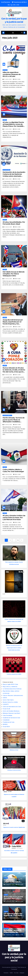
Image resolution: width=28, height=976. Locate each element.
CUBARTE (6, 704)
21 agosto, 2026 (10, 884)
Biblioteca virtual (14, 750)
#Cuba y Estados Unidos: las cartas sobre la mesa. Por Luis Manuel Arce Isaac (14, 517)
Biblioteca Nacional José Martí (11, 713)
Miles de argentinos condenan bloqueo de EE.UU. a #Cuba (12, 74)
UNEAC (5, 697)
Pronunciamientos (7, 415)
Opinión (4, 219)
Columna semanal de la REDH (14, 674)
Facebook (6, 972)
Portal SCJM (6, 709)
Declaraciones (6, 169)
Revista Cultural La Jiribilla (10, 702)
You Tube (16, 972)
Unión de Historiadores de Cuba (12, 706)
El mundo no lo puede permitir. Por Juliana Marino (13, 899)
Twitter (11, 972)
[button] (22, 32)
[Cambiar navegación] (13, 33)
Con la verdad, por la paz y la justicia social (14, 957)
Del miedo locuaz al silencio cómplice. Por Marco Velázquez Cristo (13, 274)
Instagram (22, 972)
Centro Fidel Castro (8, 700)
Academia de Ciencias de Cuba (11, 717)
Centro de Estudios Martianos (11, 711)
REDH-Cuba (17, 79)
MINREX (5, 724)
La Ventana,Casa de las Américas (12, 689)
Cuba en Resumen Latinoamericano (13, 695)
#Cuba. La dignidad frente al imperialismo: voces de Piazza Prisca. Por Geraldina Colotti (13, 125)
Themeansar (14, 969)
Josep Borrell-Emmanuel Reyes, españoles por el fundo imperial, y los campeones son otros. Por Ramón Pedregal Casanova (13, 324)
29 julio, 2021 (8, 374)
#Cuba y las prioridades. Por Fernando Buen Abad (14, 223)
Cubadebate (6, 720)
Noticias (6, 928)
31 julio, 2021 (8, 79)
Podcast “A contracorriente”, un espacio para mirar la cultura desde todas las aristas (14, 648)
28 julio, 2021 (8, 474)
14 (18, 540)
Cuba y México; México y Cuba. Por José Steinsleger (13, 470)
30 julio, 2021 (8, 226)
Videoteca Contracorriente (14, 770)
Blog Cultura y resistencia (10, 686)
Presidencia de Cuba (8, 722)
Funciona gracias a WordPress (9, 967)
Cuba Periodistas (7, 715)
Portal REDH (6, 726)
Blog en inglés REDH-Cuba (10, 684)
